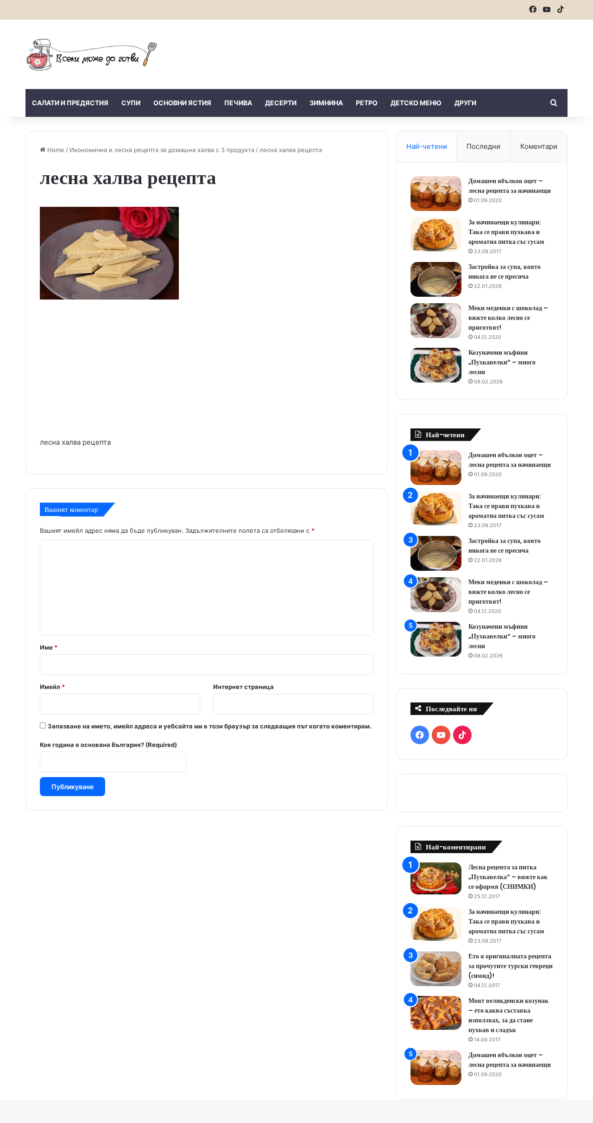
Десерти (280, 103)
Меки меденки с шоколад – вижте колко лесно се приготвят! (508, 317)
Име (48, 647)
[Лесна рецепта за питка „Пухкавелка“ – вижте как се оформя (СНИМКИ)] (435, 878)
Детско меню (416, 103)
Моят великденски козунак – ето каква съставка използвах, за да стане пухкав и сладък (508, 1015)
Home (54, 149)
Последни (483, 146)
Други (465, 103)
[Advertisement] (389, 49)
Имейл (52, 686)
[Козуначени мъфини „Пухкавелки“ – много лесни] (435, 365)
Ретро (367, 103)
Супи (130, 103)
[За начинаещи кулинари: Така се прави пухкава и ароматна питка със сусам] (435, 234)
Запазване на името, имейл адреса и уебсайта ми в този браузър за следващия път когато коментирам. (210, 726)
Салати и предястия (70, 103)
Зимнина (326, 103)
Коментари (538, 146)
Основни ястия (182, 103)
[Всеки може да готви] (91, 54)
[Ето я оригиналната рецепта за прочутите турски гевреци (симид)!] (435, 968)
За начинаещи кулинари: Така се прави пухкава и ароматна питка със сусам (506, 231)
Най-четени (426, 146)
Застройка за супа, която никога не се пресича (504, 271)
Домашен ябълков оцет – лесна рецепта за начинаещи (509, 185)
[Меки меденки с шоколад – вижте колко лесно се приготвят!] (435, 320)
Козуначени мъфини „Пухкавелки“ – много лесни (502, 362)
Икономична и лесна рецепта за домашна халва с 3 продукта (161, 149)
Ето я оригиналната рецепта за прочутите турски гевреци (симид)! (510, 965)
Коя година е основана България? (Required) (108, 744)
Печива (238, 103)
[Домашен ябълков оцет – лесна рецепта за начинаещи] (435, 193)
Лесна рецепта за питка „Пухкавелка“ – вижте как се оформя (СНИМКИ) (508, 876)
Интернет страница (243, 686)
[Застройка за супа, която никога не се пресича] (435, 279)
